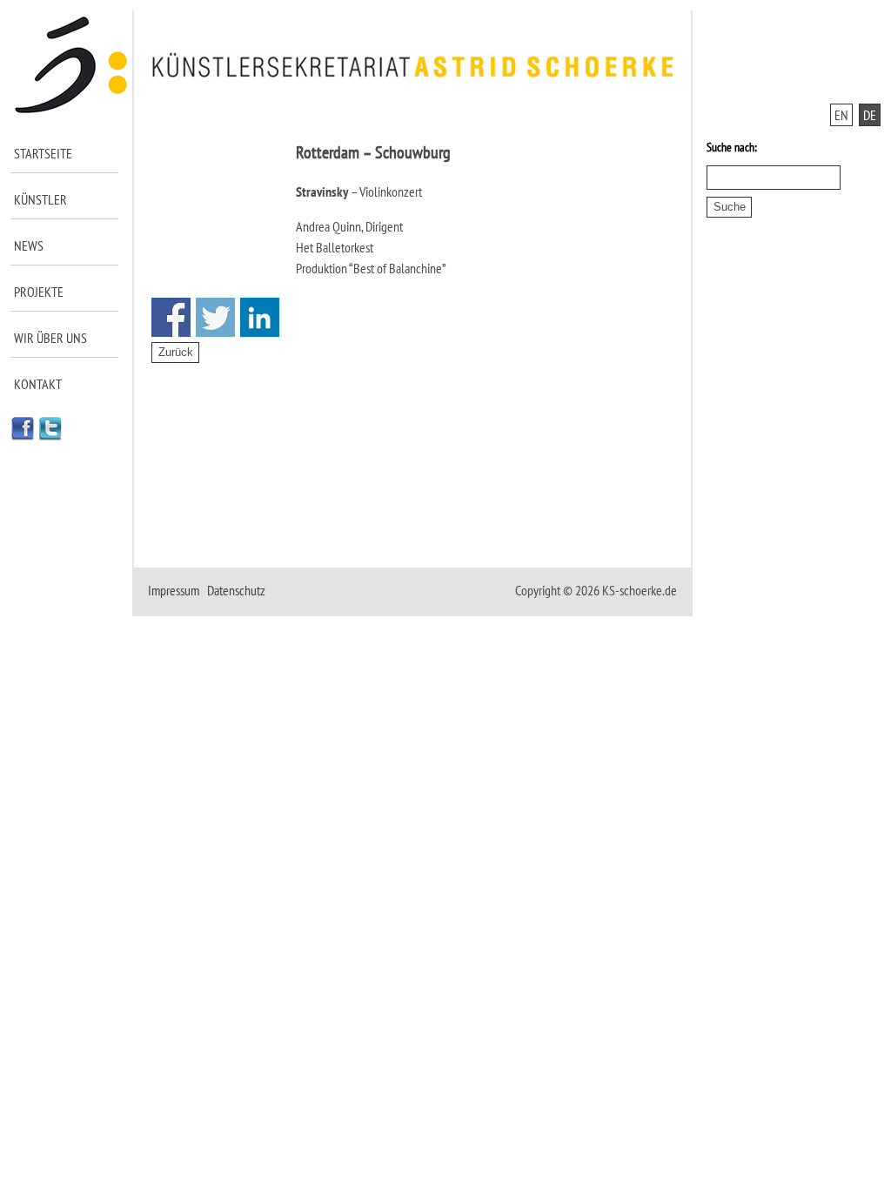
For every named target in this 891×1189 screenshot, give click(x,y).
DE (869, 115)
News (29, 245)
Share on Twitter (215, 317)
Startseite (43, 153)
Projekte (39, 291)
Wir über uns (50, 337)
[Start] (72, 109)
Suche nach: (732, 147)
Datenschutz (236, 590)
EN (841, 115)
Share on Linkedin (259, 317)
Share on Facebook (171, 317)
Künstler (40, 199)
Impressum (173, 590)
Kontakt (38, 384)
